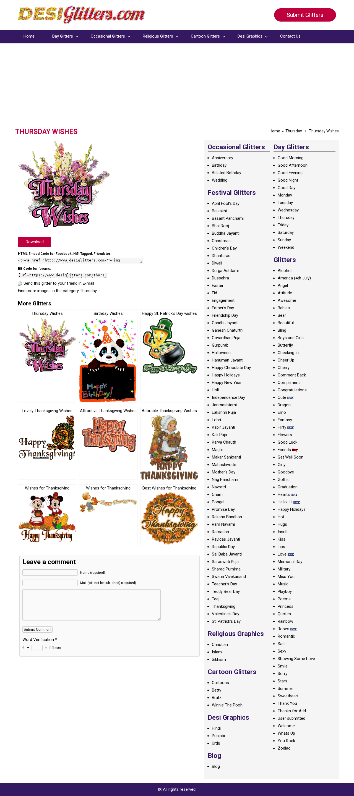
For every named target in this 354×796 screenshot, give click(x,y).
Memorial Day (290, 561)
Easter (217, 285)
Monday (285, 195)
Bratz (217, 697)
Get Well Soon (290, 457)
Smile (283, 666)
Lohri (216, 419)
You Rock (286, 740)
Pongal (218, 501)
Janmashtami (224, 404)
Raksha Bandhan (227, 516)
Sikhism (219, 659)
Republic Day (223, 546)
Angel (283, 285)
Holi (215, 389)
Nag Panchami (225, 479)
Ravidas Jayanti (226, 539)
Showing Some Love (296, 658)
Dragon (284, 404)
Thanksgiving (223, 606)
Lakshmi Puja (224, 412)
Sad (281, 643)
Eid (214, 292)
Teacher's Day (224, 584)
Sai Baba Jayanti (227, 554)
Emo (282, 412)
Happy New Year (227, 382)
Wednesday (288, 210)
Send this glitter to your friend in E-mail (59, 283)
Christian (220, 644)
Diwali (217, 263)
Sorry (282, 673)
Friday (283, 224)
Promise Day (223, 509)
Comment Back (292, 375)
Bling (282, 330)
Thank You (287, 703)
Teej (215, 598)
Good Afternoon (293, 165)
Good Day (286, 187)
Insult (283, 531)
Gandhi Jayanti (225, 322)
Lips (281, 546)
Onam (217, 494)
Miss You (286, 576)
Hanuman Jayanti (227, 360)
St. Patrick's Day (226, 621)
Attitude (285, 292)
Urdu (216, 743)
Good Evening (290, 172)
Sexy (282, 651)
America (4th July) (294, 278)
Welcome (286, 725)
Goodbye (286, 472)
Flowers (285, 434)
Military (284, 569)
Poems (284, 598)
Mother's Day (223, 472)
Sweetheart (288, 695)
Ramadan (220, 531)
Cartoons (220, 682)
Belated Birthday (226, 172)
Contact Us (290, 36)
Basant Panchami (228, 218)
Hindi (216, 728)
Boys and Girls (291, 337)
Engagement (223, 300)
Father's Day (223, 307)
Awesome (287, 300)
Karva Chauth (224, 442)
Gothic (284, 479)
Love (282, 554)
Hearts (284, 494)
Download (35, 241)
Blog (216, 766)
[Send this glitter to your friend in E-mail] (20, 283)
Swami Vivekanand (229, 576)
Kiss (281, 539)
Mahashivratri (224, 464)
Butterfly (285, 345)
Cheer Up (286, 360)
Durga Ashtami (225, 270)
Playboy (285, 591)
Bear (282, 315)
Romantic (286, 636)
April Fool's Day (226, 203)
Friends (284, 449)
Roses (283, 628)
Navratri (219, 487)
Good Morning (290, 157)
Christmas (221, 240)
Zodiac (284, 748)
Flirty (282, 427)
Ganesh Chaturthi (227, 330)
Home (29, 36)
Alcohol (284, 270)
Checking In (288, 352)
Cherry (284, 367)
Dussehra (220, 278)
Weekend (286, 247)
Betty (216, 690)
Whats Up (286, 733)
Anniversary (222, 157)
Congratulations (292, 389)
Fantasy (285, 419)
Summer (285, 688)
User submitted (291, 718)
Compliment (289, 382)
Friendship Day (225, 315)
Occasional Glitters (108, 36)
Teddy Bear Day (226, 591)
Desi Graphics (250, 36)
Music (283, 584)
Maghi (217, 449)
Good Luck (287, 442)
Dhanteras (221, 255)
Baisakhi (219, 210)
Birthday (219, 165)
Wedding (219, 180)
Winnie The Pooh (227, 705)
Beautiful (286, 322)
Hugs (282, 524)
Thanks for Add (292, 710)
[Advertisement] (177, 86)
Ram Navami (223, 524)
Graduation (288, 487)
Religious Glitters (158, 36)
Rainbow (285, 621)
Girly (281, 464)
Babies (284, 307)
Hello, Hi (285, 501)
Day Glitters (62, 36)
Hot (281, 516)
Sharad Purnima (226, 569)
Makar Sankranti (226, 457)
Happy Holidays (226, 375)
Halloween (221, 352)
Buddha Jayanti (226, 233)
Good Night (288, 180)
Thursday (293, 131)
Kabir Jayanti (223, 427)
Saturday (286, 232)
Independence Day (228, 397)
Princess (285, 606)
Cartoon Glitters (205, 36)
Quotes (284, 613)
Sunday (284, 239)
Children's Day (224, 248)
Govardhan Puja (226, 337)
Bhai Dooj (220, 225)
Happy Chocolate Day (231, 367)
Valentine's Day (225, 613)
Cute (282, 397)
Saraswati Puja (225, 561)
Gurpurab (220, 345)
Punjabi (218, 735)
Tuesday (285, 202)
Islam (217, 652)
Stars (282, 681)
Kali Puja (219, 434)
